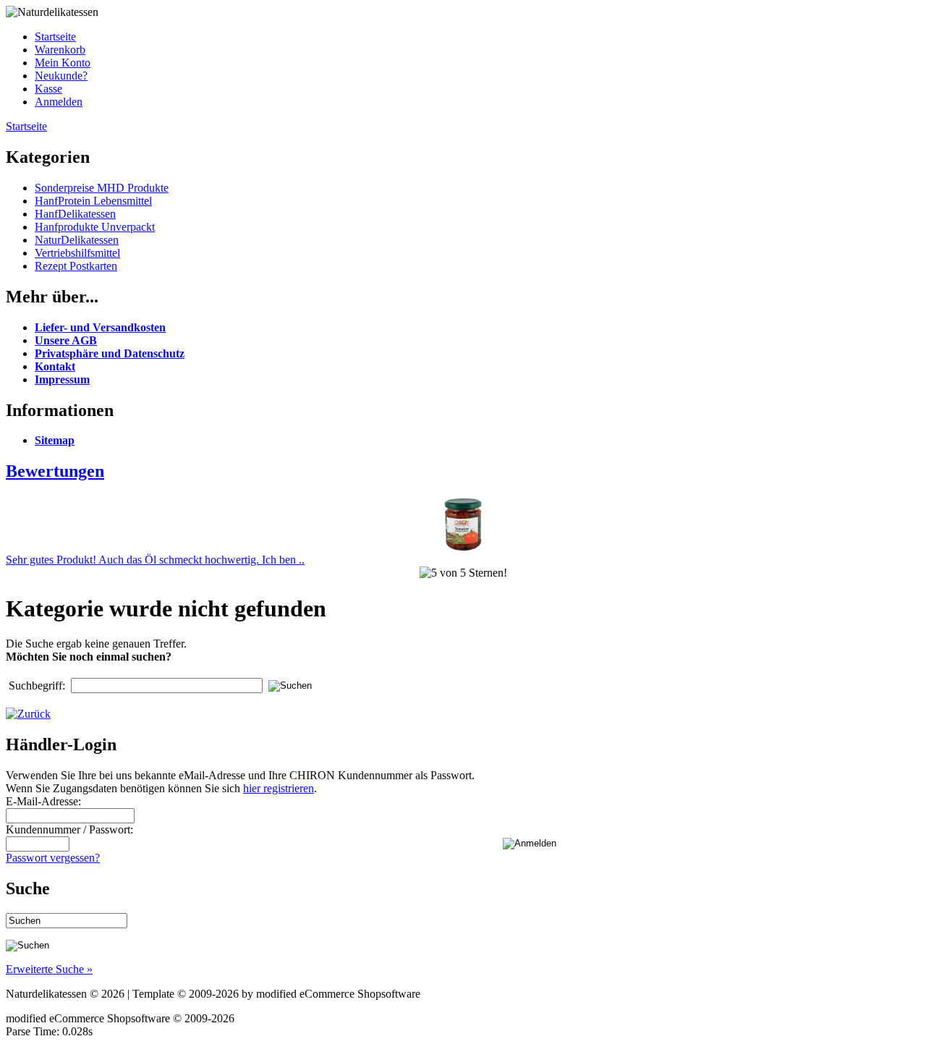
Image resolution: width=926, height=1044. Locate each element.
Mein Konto (62, 62)
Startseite (55, 36)
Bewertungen (55, 471)
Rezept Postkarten (76, 266)
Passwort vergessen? (53, 858)
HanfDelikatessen (75, 214)
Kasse (48, 88)
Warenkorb (60, 49)
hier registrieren (278, 788)
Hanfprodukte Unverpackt (95, 227)
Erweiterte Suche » (49, 969)
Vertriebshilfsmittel (77, 253)
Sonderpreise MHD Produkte (102, 188)
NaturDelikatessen (77, 240)
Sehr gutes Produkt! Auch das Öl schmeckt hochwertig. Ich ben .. (155, 559)
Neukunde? (61, 75)
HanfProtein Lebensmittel (93, 201)
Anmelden (58, 102)
